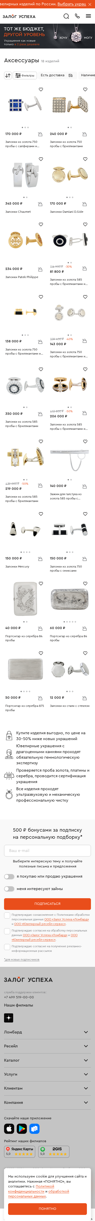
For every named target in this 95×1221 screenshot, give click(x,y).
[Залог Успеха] (19, 16)
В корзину (40, 134)
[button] (57, 75)
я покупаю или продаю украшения (49, 876)
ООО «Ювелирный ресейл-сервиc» (40, 923)
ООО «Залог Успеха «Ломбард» (66, 919)
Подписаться (47, 904)
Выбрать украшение (62, 4)
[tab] (22, 127)
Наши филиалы (18, 1005)
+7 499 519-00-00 (19, 997)
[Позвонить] (77, 15)
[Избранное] (41, 89)
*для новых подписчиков (22, 959)
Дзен (8, 1017)
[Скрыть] (89, 5)
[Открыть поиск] (66, 16)
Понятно (47, 1209)
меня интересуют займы (40, 889)
